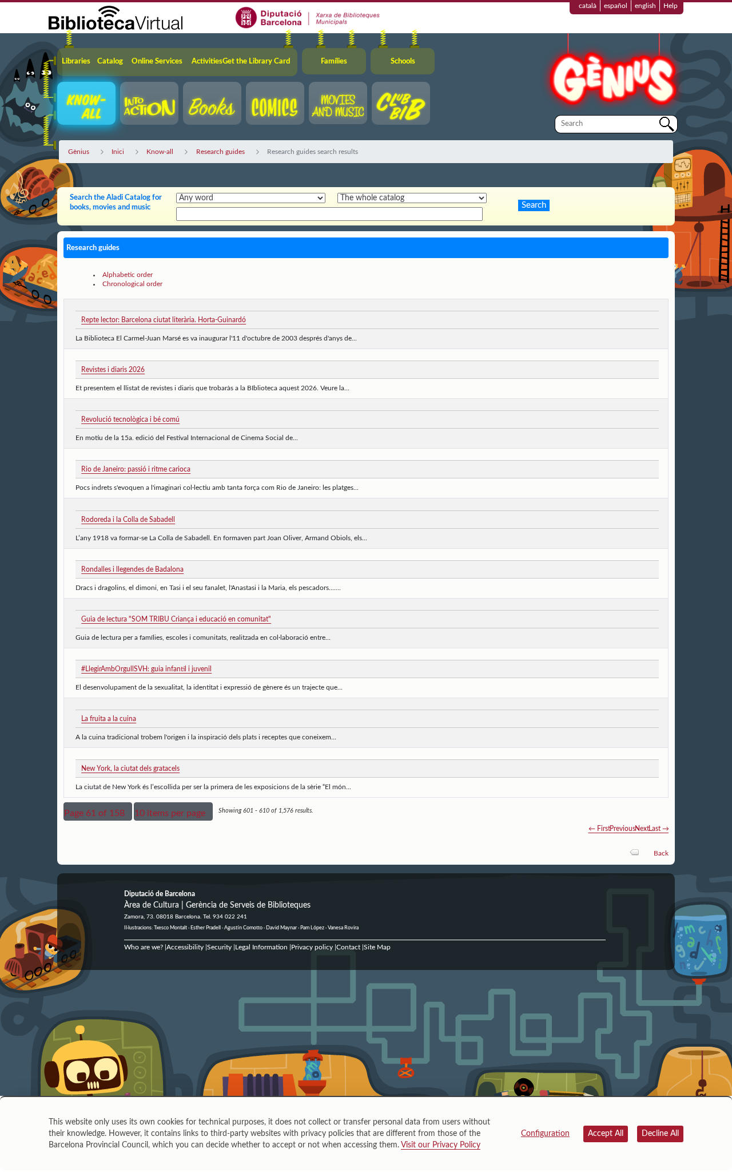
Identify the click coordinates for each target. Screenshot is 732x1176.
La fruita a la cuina (108, 718)
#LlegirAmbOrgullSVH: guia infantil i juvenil (146, 669)
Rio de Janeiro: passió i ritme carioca (135, 469)
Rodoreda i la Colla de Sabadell (128, 519)
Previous (622, 828)
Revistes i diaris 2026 (113, 369)
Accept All (605, 1134)
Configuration (545, 1134)
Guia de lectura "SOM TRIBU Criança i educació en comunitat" (176, 619)
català (587, 5)
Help (670, 5)
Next (642, 828)
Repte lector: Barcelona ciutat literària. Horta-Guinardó (163, 319)
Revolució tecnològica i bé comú (130, 419)
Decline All (660, 1134)
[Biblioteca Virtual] (115, 17)
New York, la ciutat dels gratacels (130, 768)
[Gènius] (611, 73)
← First (599, 828)
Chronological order (132, 283)
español (615, 5)
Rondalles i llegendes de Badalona (132, 569)
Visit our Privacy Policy (440, 1145)
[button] (97, 811)
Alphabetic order (127, 274)
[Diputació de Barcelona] (308, 17)
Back (661, 853)
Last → (659, 828)
